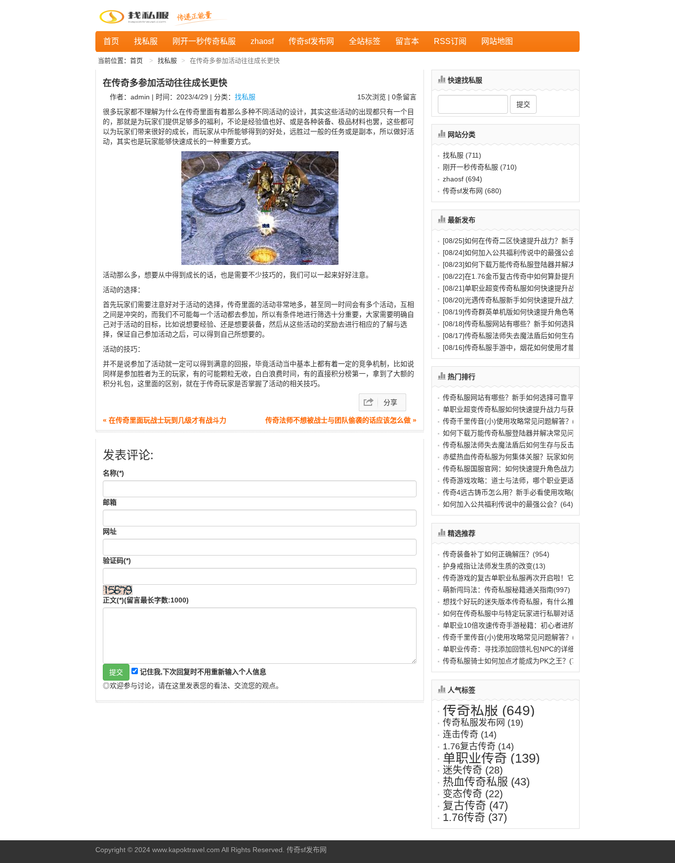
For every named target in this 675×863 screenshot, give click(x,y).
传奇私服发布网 (483, 723)
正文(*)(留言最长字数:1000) (146, 600)
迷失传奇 (473, 770)
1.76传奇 (475, 817)
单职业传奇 (491, 758)
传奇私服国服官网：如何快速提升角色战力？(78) (518, 469)
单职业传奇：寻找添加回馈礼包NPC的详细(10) (515, 649)
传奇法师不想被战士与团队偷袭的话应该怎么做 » (341, 420)
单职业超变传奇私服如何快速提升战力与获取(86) (518, 409)
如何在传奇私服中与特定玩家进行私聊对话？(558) (520, 613)
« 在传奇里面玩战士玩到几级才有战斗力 (164, 420)
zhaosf (262, 41)
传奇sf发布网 (311, 41)
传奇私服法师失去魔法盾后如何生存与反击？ (523, 336)
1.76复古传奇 (478, 746)
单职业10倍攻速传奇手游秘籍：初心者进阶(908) (517, 625)
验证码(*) (117, 560)
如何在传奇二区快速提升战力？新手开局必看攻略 (530, 241)
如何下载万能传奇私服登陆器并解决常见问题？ (526, 264)
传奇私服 (489, 710)
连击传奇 (470, 734)
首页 (111, 41)
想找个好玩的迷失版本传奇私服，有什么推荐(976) (520, 601)
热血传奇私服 (486, 782)
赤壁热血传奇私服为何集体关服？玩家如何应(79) (518, 457)
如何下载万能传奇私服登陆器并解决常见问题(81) (518, 433)
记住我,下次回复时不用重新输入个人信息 (203, 672)
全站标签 (364, 41)
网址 (110, 531)
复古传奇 (475, 805)
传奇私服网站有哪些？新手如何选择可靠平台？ (526, 324)
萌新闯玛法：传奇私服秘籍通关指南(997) (506, 590)
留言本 (407, 41)
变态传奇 (473, 793)
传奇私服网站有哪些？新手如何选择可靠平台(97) (518, 397)
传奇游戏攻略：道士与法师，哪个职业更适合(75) (518, 480)
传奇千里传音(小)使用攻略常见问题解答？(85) (514, 421)
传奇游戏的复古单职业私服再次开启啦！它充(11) (518, 578)
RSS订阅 (450, 41)
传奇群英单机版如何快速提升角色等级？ (516, 312)
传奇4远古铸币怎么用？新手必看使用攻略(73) (513, 492)
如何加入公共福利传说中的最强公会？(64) (508, 504)
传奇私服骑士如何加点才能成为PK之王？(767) (514, 661)
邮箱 (110, 502)
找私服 (146, 41)
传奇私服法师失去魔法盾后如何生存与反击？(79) (518, 445)
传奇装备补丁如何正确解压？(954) (496, 554)
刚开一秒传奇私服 (204, 41)
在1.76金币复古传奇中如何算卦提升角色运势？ (526, 276)
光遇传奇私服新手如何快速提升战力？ (512, 300)
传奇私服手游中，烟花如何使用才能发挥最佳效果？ (533, 347)
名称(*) (113, 473)
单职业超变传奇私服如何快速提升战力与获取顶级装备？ (540, 288)
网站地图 (497, 41)
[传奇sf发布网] (136, 15)
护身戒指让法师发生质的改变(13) (494, 566)
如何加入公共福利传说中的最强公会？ (512, 253)
